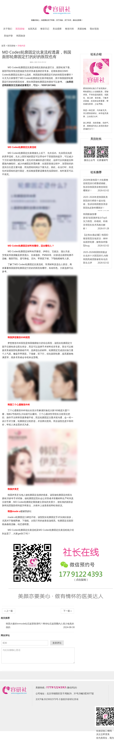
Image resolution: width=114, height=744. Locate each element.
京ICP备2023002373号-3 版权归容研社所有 (57, 699)
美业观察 (57, 28)
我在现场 (94, 28)
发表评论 (57, 642)
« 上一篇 (8, 610)
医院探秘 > (12, 45)
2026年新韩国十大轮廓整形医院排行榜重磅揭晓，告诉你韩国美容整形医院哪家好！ (96, 185)
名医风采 (32, 28)
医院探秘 (20, 28)
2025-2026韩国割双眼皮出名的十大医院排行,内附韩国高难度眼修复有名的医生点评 (96, 257)
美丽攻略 (81, 28)
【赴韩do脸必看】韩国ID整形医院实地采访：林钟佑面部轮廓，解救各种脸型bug (96, 240)
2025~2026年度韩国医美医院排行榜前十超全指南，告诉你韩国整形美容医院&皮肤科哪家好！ (96, 203)
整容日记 (44, 28)
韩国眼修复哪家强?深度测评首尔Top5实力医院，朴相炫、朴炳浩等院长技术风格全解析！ (96, 221)
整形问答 (69, 28)
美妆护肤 (8, 35)
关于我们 (7, 28)
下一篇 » (67, 610)
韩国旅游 (20, 35)
